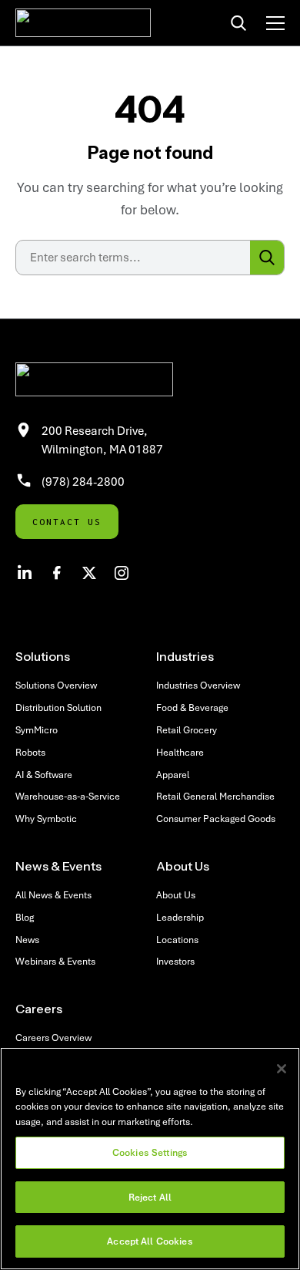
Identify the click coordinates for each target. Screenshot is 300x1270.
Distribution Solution (58, 707)
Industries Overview (198, 685)
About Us (182, 866)
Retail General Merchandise (215, 796)
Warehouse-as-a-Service (67, 796)
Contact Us (67, 522)
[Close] (281, 1069)
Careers (38, 1008)
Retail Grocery (186, 729)
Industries (185, 656)
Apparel (172, 774)
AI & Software (43, 774)
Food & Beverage (192, 707)
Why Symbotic (46, 818)
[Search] (238, 23)
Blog (24, 917)
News (27, 939)
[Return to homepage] (150, 379)
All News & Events (53, 894)
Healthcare (180, 752)
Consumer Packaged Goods (215, 818)
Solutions (42, 656)
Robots (30, 752)
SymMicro (36, 729)
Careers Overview (53, 1037)
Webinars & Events (55, 961)
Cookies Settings (150, 1152)
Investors (175, 961)
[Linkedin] (24, 573)
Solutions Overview (56, 685)
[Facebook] (57, 573)
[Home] (83, 22)
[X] (89, 573)
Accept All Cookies (149, 1241)
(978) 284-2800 (83, 481)
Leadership (180, 917)
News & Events (58, 866)
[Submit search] (267, 258)
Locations (177, 939)
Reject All (150, 1197)
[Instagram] (121, 573)
